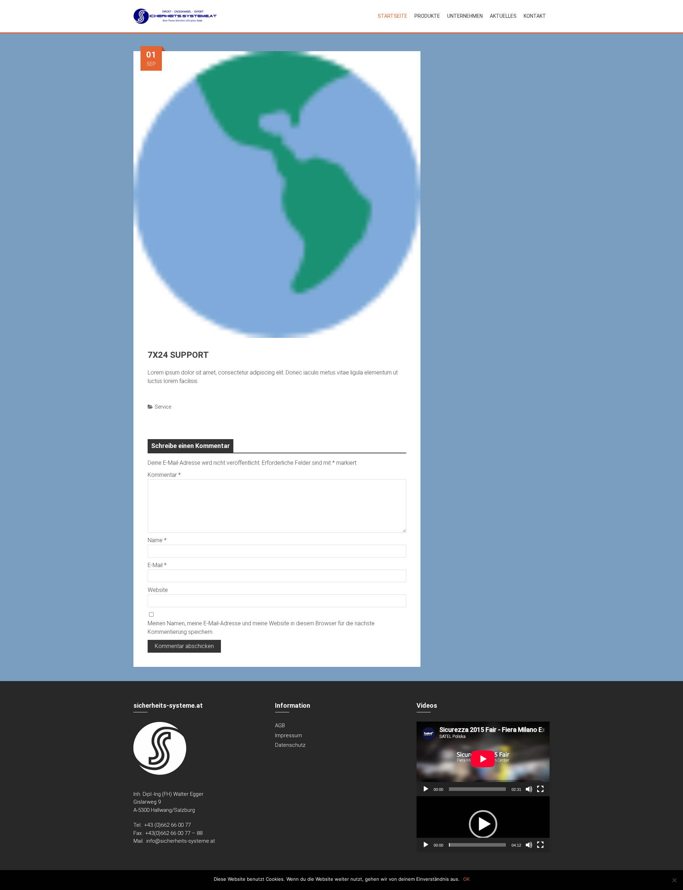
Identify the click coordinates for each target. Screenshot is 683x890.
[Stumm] (529, 789)
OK (466, 879)
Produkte (427, 16)
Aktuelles (503, 16)
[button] (483, 824)
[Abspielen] (425, 789)
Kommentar (164, 474)
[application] (483, 759)
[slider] (477, 845)
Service (163, 407)
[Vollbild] (540, 789)
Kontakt (535, 16)
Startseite (392, 16)
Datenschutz (290, 745)
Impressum (288, 735)
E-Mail (157, 565)
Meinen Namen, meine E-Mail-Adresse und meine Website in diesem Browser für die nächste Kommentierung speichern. (261, 627)
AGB (280, 725)
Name (157, 540)
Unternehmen (465, 16)
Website (158, 590)
